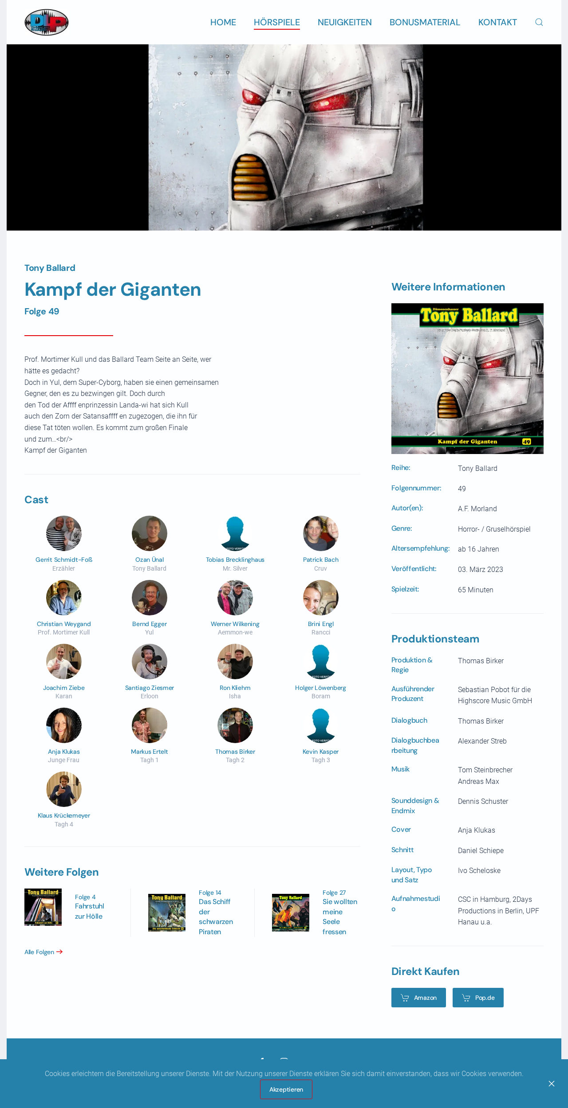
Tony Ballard (49, 268)
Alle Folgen (39, 952)
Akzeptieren (286, 1089)
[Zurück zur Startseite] (46, 22)
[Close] (551, 1084)
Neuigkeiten (345, 22)
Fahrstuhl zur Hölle (89, 910)
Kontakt (497, 22)
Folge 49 (41, 311)
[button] (539, 22)
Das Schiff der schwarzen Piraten (216, 916)
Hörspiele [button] (277, 22)
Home (223, 22)
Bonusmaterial (425, 22)
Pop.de (484, 998)
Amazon (425, 998)
